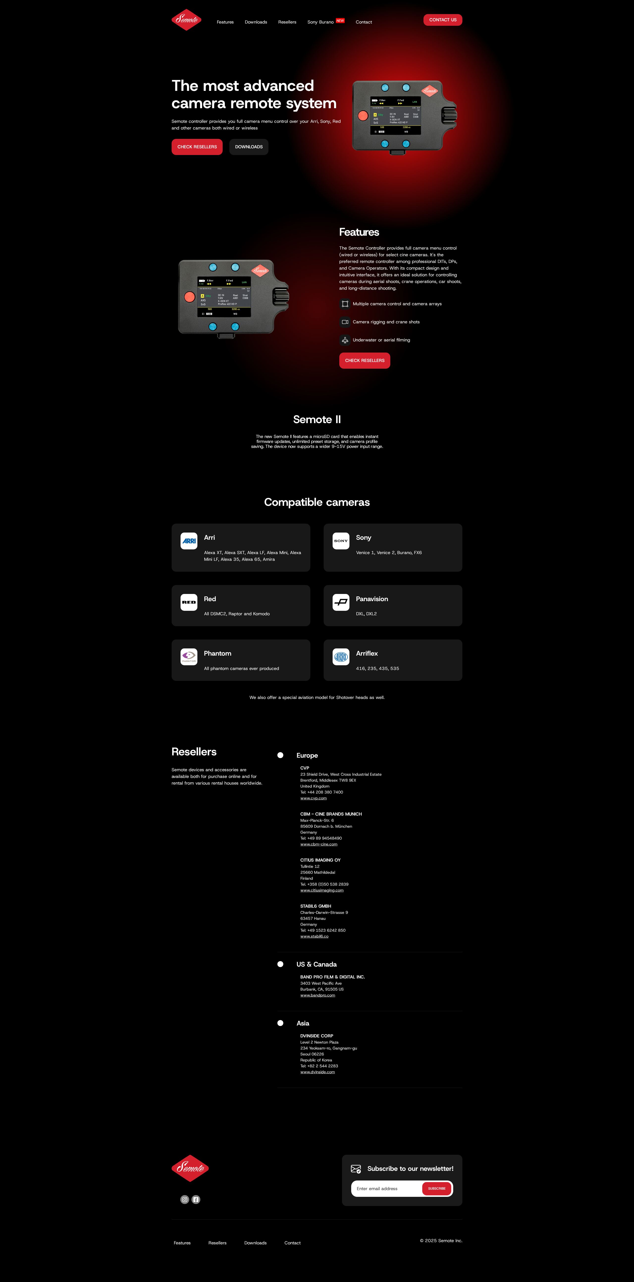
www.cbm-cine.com (318, 844)
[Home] (186, 20)
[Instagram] (184, 1200)
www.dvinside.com (317, 1072)
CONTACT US (443, 20)
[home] (190, 1168)
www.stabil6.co (314, 936)
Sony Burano (326, 21)
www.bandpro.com (317, 995)
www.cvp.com (313, 798)
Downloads (256, 22)
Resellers (287, 22)
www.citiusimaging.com (321, 890)
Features (225, 22)
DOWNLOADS (249, 147)
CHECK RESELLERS (197, 147)
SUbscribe (437, 1188)
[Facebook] (195, 1200)
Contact (364, 22)
